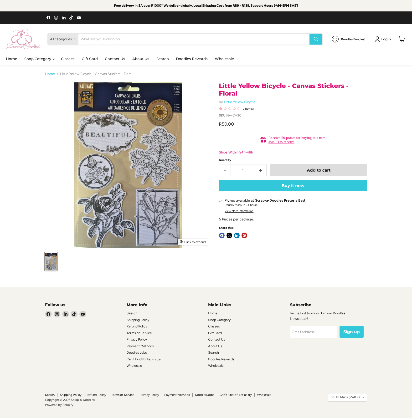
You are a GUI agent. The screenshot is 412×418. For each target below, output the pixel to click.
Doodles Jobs (137, 353)
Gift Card (90, 58)
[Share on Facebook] (222, 235)
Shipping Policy (138, 320)
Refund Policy (137, 326)
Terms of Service (139, 333)
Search (162, 58)
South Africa (345, 397)
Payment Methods (140, 346)
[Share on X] (229, 235)
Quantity (225, 160)
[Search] (315, 39)
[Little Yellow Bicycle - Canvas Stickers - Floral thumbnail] (51, 261)
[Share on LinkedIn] (237, 235)
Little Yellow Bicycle (239, 102)
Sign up (351, 331)
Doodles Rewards (192, 58)
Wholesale (224, 58)
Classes (68, 58)
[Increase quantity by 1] (261, 170)
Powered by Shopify (59, 405)
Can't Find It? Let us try (144, 359)
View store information (239, 211)
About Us (140, 58)
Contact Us (115, 58)
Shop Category (38, 58)
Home (11, 58)
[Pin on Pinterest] (244, 235)
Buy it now (293, 185)
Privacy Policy (137, 339)
